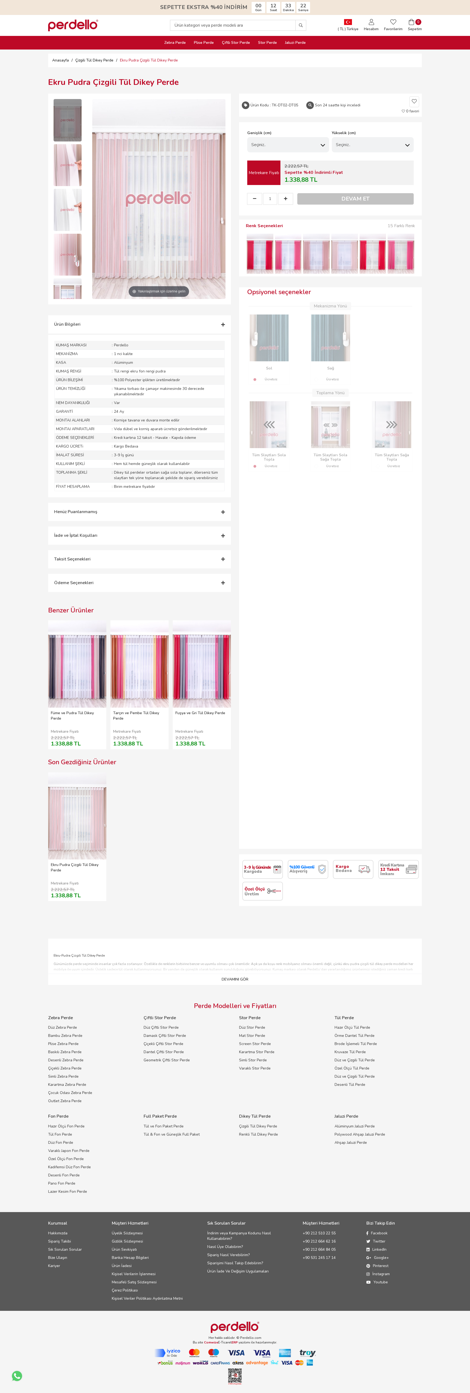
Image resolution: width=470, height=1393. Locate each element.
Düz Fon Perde (60, 1142)
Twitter (379, 1241)
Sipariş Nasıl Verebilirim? (228, 1255)
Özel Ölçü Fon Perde (66, 1158)
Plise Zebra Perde (63, 1043)
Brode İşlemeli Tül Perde (356, 1043)
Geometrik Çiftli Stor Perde (167, 1060)
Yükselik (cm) (344, 132)
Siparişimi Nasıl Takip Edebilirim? (235, 1263)
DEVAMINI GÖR (235, 979)
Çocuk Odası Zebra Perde (70, 1092)
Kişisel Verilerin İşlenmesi (134, 1274)
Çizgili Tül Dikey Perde (258, 1126)
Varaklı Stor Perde (255, 1068)
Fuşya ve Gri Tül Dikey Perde (200, 713)
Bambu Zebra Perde (65, 1035)
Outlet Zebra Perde (65, 1101)
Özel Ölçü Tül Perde (352, 1068)
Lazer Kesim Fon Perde (67, 1191)
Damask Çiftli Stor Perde (165, 1035)
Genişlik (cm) (259, 132)
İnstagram (381, 1274)
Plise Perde (204, 42)
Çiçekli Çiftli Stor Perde (163, 1043)
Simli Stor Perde (253, 1060)
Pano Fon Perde (61, 1183)
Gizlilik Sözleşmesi (127, 1241)
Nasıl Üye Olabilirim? (225, 1246)
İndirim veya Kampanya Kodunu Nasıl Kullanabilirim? (239, 1236)
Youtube (380, 1282)
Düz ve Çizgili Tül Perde (355, 1060)
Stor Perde (267, 42)
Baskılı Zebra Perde (65, 1052)
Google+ (381, 1257)
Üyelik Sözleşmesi (127, 1233)
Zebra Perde (175, 42)
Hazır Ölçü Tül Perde (352, 1027)
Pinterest (380, 1265)
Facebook (379, 1233)
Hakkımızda (57, 1233)
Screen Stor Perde (255, 1043)
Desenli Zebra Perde (66, 1060)
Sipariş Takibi (59, 1241)
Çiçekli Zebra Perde (65, 1068)
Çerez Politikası (125, 1290)
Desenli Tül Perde (350, 1084)
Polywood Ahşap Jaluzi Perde (360, 1134)
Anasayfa (60, 60)
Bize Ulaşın (57, 1257)
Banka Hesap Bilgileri (130, 1257)
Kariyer (54, 1265)
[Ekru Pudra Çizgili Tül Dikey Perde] (68, 120)
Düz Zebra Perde (62, 1027)
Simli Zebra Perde (63, 1076)
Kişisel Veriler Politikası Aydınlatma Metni (147, 1298)
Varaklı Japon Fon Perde (68, 1150)
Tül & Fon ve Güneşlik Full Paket (172, 1134)
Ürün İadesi (122, 1265)
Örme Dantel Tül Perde (355, 1035)
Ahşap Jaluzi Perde (351, 1142)
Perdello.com (250, 1338)
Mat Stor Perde (252, 1035)
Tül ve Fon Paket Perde (164, 1126)
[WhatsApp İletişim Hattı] (17, 1376)
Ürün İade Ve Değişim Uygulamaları (238, 1271)
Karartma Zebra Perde (67, 1084)
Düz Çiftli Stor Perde (161, 1027)
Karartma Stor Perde (256, 1052)
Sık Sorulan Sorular (65, 1249)
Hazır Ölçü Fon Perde (66, 1126)
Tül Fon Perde (60, 1134)
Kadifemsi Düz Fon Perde (69, 1167)
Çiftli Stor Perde (236, 42)
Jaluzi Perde (295, 42)
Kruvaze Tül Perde (350, 1052)
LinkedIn (379, 1249)
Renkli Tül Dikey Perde (258, 1134)
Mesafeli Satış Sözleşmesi (134, 1282)
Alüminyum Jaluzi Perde (355, 1126)
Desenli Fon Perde (64, 1175)
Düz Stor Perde (252, 1027)
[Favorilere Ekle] (414, 101)
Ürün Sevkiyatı (124, 1249)
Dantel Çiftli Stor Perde (164, 1052)
